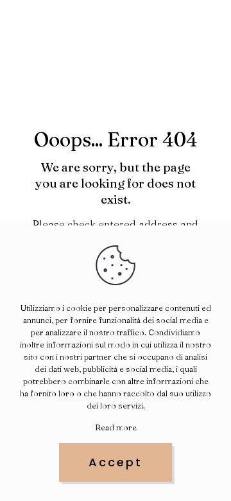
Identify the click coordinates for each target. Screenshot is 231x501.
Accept (115, 462)
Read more (116, 427)
